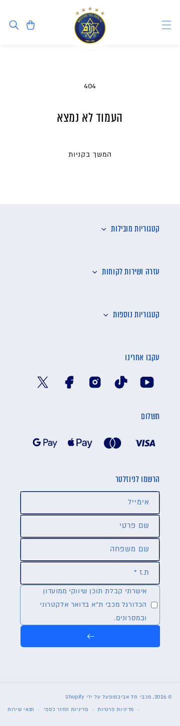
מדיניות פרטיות (116, 709)
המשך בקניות (90, 154)
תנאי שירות (21, 709)
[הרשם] (90, 636)
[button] (166, 25)
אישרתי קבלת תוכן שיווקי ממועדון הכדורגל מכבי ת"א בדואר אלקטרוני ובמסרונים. (93, 605)
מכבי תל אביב (134, 697)
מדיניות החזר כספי (66, 709)
